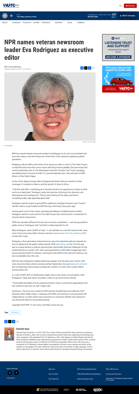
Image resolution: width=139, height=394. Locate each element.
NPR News (15, 312)
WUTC (13, 378)
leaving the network (78, 264)
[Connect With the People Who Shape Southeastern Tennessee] (118, 47)
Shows (36, 22)
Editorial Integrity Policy (85, 379)
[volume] (11, 15)
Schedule (16, 22)
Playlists (27, 22)
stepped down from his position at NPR (69, 233)
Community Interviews (113, 374)
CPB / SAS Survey (112, 369)
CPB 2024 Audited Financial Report (89, 374)
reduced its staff (63, 244)
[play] (5, 16)
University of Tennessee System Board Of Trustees (119, 379)
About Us (52, 369)
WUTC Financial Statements (86, 369)
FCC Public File (53, 379)
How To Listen (53, 374)
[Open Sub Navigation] (9, 22)
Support (59, 22)
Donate (131, 6)
